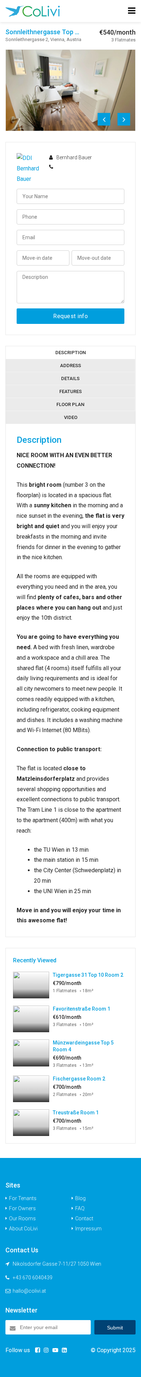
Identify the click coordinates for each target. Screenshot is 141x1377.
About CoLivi (23, 1228)
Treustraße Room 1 (76, 1112)
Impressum (88, 1228)
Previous (104, 119)
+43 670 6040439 (32, 1277)
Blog (80, 1198)
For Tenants (23, 1198)
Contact (84, 1218)
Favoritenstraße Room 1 (81, 1009)
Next (124, 119)
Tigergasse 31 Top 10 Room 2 (88, 975)
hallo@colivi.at (29, 1291)
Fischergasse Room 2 (79, 1079)
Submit (115, 1328)
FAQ (80, 1208)
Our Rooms (22, 1218)
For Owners (22, 1208)
